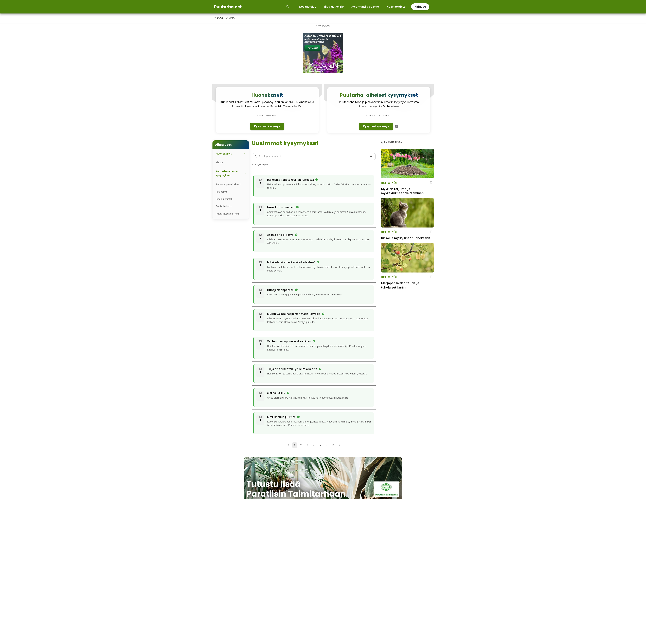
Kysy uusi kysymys (267, 126)
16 (333, 445)
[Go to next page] (339, 445)
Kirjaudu (420, 7)
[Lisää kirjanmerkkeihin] (431, 182)
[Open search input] (287, 6)
